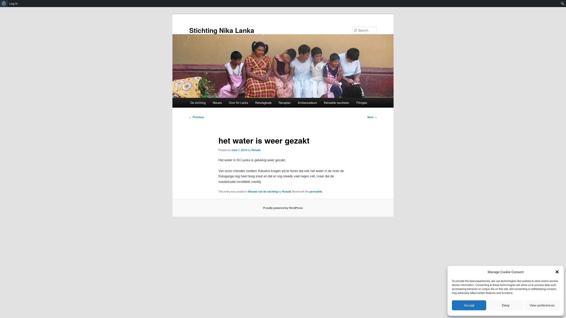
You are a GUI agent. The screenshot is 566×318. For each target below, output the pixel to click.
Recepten (285, 102)
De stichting (198, 102)
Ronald (255, 150)
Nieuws (217, 102)
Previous (196, 117)
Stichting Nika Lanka (221, 30)
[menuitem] (4, 3)
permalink (316, 191)
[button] (557, 272)
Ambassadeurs (307, 102)
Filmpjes (361, 102)
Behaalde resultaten (336, 102)
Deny (506, 305)
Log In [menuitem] (13, 3)
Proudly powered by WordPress (283, 208)
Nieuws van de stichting (263, 191)
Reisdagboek (263, 102)
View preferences (542, 305)
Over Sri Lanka (238, 102)
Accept (469, 305)
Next (372, 117)
